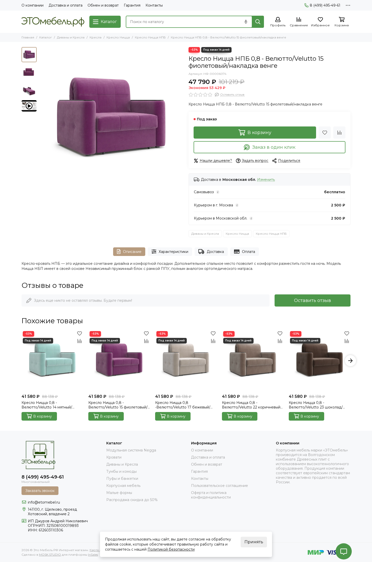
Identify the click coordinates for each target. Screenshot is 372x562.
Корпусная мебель (123, 485)
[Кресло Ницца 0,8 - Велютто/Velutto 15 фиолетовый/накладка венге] (119, 361)
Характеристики (173, 251)
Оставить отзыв (312, 300)
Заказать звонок (40, 490)
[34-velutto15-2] (111, 119)
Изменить (266, 180)
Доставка (215, 251)
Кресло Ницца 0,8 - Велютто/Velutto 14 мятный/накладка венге (47, 404)
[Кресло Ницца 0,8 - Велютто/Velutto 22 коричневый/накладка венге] (253, 361)
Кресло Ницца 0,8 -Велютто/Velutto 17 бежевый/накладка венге (182, 404)
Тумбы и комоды (121, 471)
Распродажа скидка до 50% (132, 500)
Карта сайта (99, 550)
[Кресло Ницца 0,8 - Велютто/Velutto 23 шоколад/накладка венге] (319, 361)
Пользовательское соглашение (219, 485)
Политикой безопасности (171, 549)
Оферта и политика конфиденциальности (211, 495)
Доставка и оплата (65, 5)
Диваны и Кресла (71, 37)
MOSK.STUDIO (50, 554)
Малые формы (119, 492)
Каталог (45, 37)
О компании (33, 5)
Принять (253, 541)
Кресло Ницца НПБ (150, 37)
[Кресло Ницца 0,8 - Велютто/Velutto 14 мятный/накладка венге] (52, 361)
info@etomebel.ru (44, 502)
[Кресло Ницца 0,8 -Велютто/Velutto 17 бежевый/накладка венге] (186, 361)
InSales (93, 554)
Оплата (248, 251)
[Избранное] (325, 132)
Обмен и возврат (103, 5)
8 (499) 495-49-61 (325, 5)
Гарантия (132, 5)
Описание (132, 251)
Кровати (113, 457)
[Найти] (258, 22)
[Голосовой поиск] (245, 22)
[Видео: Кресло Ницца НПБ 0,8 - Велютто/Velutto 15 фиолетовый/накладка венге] (29, 106)
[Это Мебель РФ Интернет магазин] (53, 22)
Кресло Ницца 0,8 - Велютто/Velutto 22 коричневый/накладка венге (252, 404)
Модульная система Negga (131, 450)
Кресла (95, 37)
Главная (28, 37)
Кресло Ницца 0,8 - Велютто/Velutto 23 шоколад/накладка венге (316, 404)
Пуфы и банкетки (122, 478)
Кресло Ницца (118, 37)
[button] (41, 119)
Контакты (154, 5)
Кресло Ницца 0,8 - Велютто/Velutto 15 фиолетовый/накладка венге (118, 404)
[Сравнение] (339, 132)
